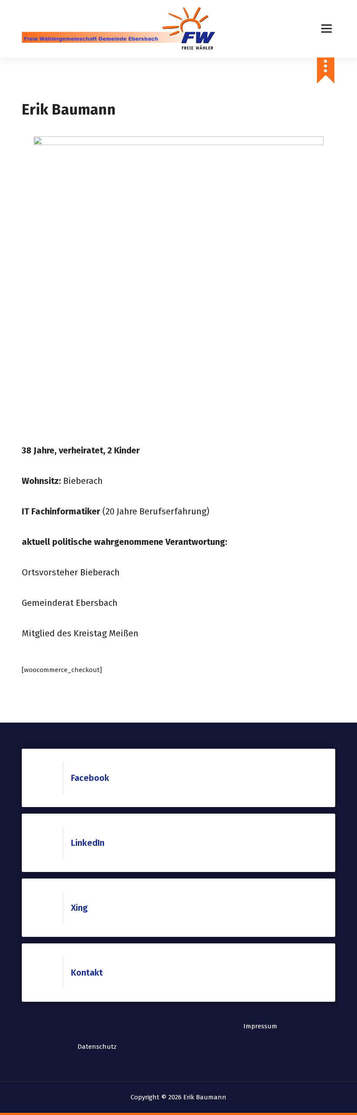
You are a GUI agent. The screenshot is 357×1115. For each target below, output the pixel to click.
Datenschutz (97, 1047)
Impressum (260, 1026)
